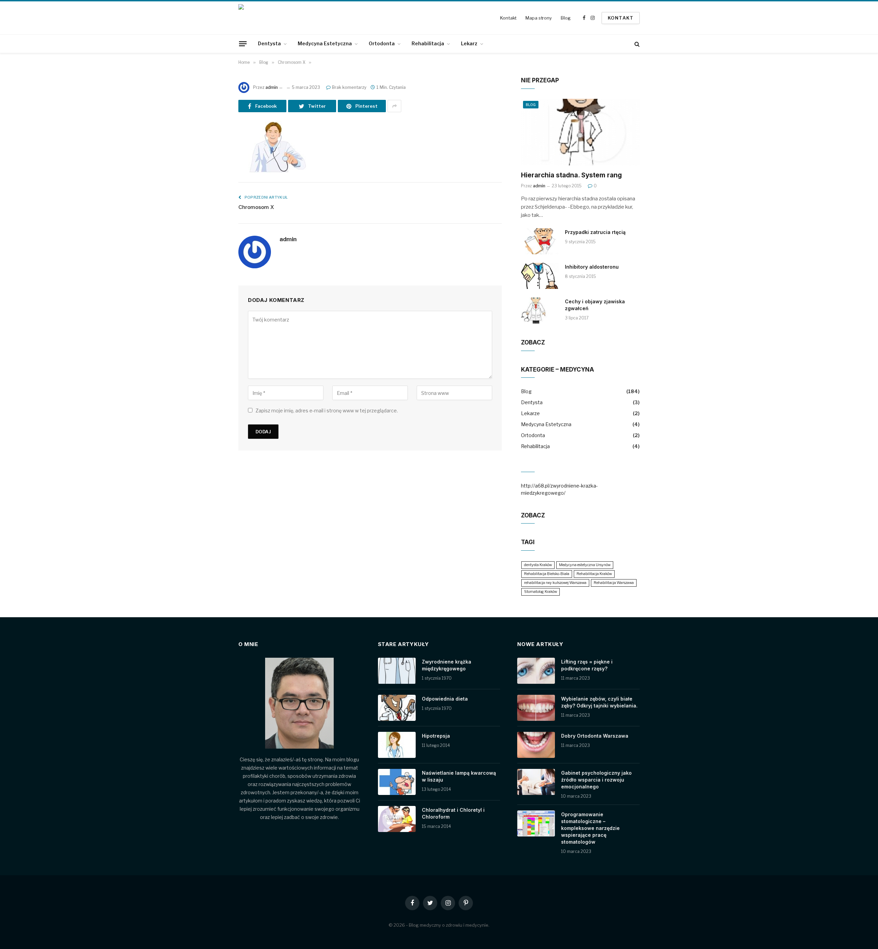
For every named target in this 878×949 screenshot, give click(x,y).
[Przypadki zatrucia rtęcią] (540, 241)
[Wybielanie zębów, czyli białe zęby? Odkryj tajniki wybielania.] (536, 708)
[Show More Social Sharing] (394, 106)
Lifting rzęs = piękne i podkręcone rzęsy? (587, 665)
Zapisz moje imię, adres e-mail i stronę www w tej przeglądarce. (327, 410)
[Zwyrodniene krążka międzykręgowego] (397, 671)
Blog (565, 18)
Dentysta (269, 43)
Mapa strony (538, 18)
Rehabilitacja (428, 43)
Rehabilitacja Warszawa (614, 583)
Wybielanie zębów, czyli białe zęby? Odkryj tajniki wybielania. (599, 702)
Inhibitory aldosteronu (592, 267)
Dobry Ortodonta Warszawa (594, 736)
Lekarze (530, 413)
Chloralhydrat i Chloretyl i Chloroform (453, 813)
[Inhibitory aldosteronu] (540, 276)
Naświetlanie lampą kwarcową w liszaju (459, 776)
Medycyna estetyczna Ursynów (584, 565)
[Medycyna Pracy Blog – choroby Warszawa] (267, 18)
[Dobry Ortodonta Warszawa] (536, 745)
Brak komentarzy (349, 87)
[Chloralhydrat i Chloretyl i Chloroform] (397, 819)
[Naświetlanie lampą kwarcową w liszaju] (397, 782)
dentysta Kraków (538, 565)
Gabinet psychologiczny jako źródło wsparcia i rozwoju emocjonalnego (596, 779)
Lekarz (469, 43)
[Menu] (243, 43)
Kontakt (508, 18)
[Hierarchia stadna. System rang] (580, 132)
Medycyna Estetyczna (325, 43)
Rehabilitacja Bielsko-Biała (546, 574)
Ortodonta (382, 43)
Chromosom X (256, 207)
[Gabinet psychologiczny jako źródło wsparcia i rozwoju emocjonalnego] (536, 782)
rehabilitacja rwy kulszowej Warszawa (555, 583)
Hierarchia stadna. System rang (571, 175)
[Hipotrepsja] (397, 745)
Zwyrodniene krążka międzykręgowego (446, 665)
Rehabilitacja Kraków (594, 574)
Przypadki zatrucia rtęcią (595, 232)
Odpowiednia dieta (445, 699)
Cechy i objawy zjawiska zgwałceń (595, 304)
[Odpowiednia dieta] (397, 708)
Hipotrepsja (436, 736)
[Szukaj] (636, 43)
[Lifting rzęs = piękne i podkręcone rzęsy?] (536, 671)
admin (271, 87)
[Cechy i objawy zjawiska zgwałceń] (540, 310)
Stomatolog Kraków (540, 591)
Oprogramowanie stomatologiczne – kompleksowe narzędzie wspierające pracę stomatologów (590, 828)
